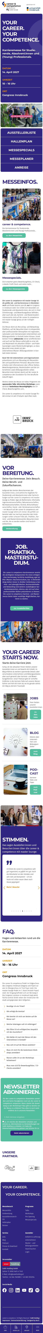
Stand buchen (30, 1249)
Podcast (5, 1243)
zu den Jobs (35, 714)
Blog (34, 733)
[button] (4, 887)
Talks (27, 1210)
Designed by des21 (33, 1320)
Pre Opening (30, 1217)
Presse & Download (9, 1246)
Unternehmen (30, 1240)
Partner (5, 1225)
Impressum (6, 1320)
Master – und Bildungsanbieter (31, 1244)
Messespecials (31, 1220)
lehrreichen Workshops (26, 384)
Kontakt (5, 1249)
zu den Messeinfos (14, 235)
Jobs (34, 698)
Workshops (29, 1214)
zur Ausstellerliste (21, 608)
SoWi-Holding (34, 1318)
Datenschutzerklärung (18, 1320)
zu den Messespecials (15, 289)
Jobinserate (18, 339)
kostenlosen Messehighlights (21, 387)
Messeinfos (6, 1210)
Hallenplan (6, 1222)
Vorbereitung (12, 529)
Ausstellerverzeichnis (9, 1218)
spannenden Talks (9, 384)
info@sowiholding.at (16, 1274)
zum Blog (35, 752)
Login (27, 1252)
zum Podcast (35, 789)
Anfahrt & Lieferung (32, 1237)
